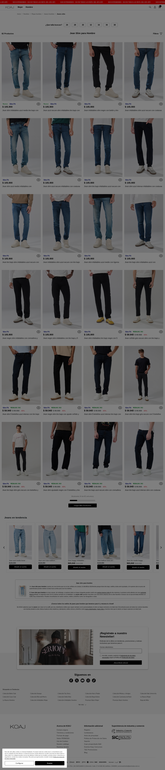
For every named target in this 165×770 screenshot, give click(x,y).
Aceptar (50, 763)
